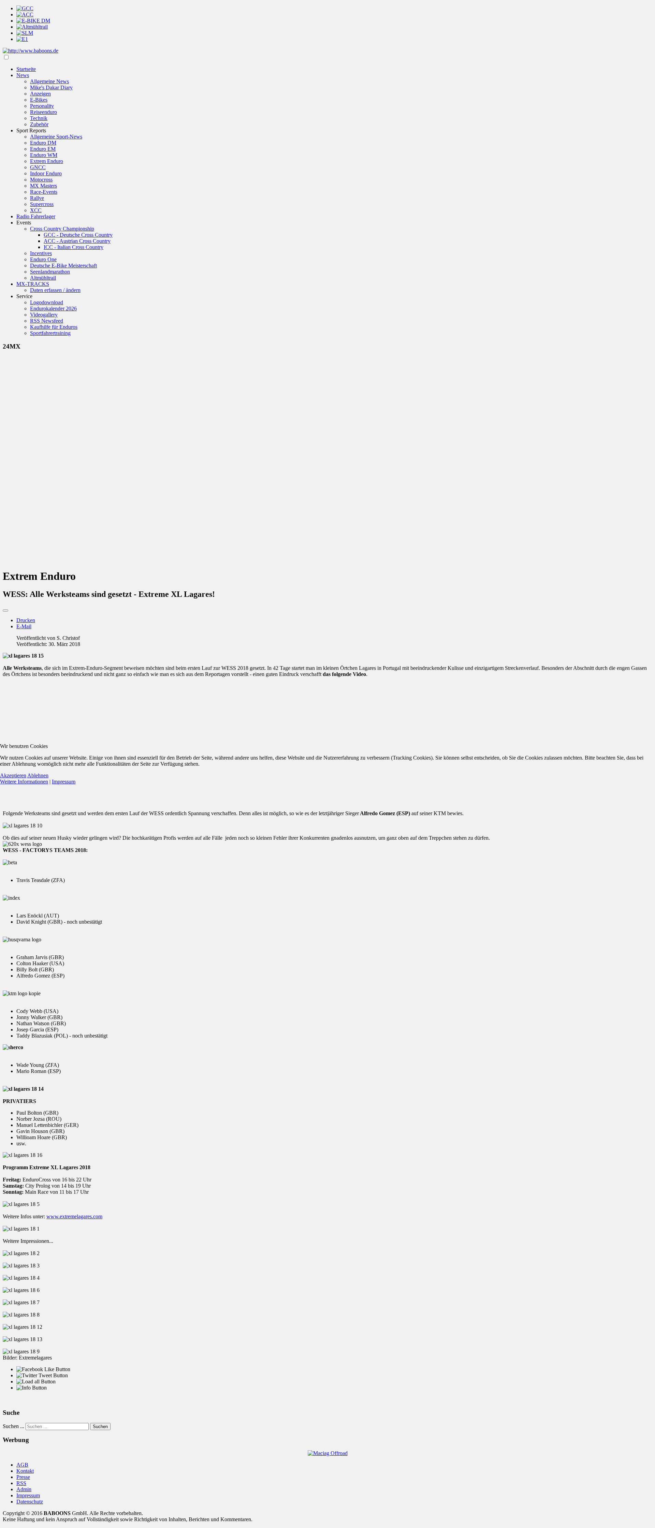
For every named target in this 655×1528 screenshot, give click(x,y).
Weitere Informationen (24, 781)
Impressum (63, 781)
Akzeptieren (13, 775)
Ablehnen (37, 775)
